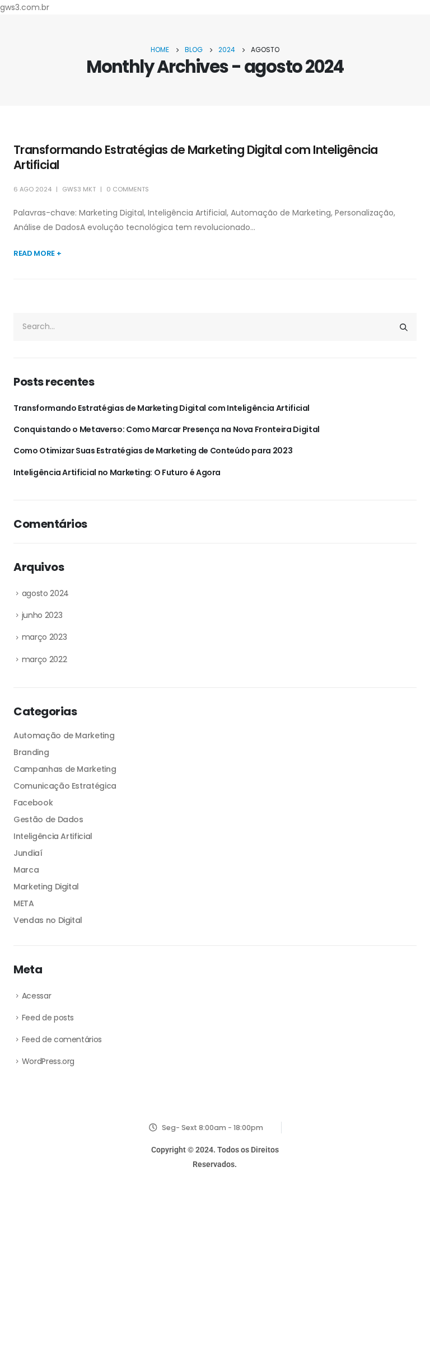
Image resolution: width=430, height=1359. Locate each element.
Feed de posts (48, 1017)
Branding (31, 752)
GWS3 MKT (79, 189)
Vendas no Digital (47, 920)
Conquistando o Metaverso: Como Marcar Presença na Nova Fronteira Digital (166, 429)
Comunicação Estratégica (64, 785)
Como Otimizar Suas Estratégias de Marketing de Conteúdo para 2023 (152, 450)
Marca (26, 869)
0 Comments (127, 189)
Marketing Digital (46, 886)
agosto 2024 (45, 593)
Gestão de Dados (48, 819)
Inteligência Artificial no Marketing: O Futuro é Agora (117, 472)
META (23, 903)
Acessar (37, 995)
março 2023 (44, 637)
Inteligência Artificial (52, 836)
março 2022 (44, 659)
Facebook (33, 802)
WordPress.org (48, 1061)
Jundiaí (28, 853)
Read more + (37, 253)
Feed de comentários (62, 1039)
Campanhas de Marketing (64, 769)
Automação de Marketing (63, 735)
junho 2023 (42, 615)
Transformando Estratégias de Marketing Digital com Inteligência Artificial (195, 157)
